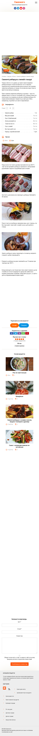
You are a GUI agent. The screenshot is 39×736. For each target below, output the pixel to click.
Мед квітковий (9, 115)
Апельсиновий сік (10, 121)
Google (14, 325)
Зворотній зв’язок (11, 720)
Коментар (20, 636)
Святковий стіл (10, 696)
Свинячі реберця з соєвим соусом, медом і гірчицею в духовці (19, 421)
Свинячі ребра (9, 113)
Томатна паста (9, 123)
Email (20, 629)
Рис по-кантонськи (19, 373)
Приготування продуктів (12, 699)
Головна (4, 76)
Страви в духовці (19, 346)
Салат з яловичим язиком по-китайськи (19, 446)
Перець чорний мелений (12, 131)
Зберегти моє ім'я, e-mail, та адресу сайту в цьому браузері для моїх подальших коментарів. (19, 658)
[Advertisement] (19, 34)
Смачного (19, 2)
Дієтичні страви (10, 713)
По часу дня (9, 709)
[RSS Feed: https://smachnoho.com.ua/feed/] (9, 689)
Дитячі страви (9, 716)
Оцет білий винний (10, 118)
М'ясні (6, 70)
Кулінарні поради (10, 703)
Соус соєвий (8, 126)
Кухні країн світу (21, 689)
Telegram (24, 325)
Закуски (9, 76)
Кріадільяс (19, 396)
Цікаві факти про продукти (24, 692)
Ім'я (19, 622)
